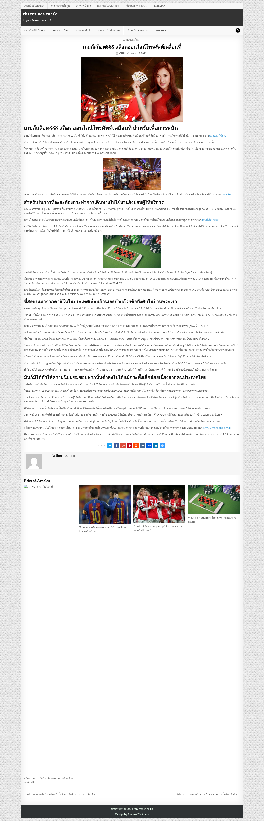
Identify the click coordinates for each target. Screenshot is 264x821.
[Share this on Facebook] (116, 445)
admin (122, 53)
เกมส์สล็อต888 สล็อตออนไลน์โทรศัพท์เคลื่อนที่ (132, 46)
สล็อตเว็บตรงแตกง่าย (137, 5)
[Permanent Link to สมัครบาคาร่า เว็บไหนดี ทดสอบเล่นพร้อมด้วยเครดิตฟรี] (50, 630)
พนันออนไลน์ (132, 39)
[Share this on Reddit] (136, 445)
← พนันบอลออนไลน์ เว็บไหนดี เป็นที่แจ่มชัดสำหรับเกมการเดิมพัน (59, 794)
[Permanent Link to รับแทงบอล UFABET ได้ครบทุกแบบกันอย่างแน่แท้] (214, 499)
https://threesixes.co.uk (217, 427)
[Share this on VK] (142, 445)
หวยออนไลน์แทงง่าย (108, 5)
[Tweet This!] (109, 445)
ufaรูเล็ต (226, 194)
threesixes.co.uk (40, 14)
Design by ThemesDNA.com (132, 814)
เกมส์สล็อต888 (210, 219)
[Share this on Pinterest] (129, 445)
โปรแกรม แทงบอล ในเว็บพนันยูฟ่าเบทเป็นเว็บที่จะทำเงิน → (208, 794)
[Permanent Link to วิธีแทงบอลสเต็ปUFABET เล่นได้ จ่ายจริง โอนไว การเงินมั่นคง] (104, 504)
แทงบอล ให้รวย (217, 135)
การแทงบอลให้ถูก (60, 5)
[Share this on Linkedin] (155, 445)
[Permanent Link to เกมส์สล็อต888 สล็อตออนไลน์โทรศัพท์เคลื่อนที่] (132, 89)
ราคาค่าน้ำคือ (83, 5)
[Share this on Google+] (123, 445)
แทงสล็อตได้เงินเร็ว (34, 5)
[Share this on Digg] (149, 445)
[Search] (238, 30)
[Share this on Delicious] (162, 445)
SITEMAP (159, 5)
